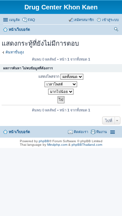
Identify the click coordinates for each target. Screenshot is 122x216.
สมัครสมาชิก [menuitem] (84, 20)
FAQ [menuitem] (31, 20)
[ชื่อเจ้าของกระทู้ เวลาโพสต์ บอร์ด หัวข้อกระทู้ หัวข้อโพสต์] (61, 84)
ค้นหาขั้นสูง (15, 52)
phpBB (44, 141)
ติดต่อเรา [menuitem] (81, 132)
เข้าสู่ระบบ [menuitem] (110, 20)
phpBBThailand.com (87, 144)
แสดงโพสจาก (49, 76)
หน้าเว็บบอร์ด (19, 132)
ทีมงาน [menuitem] (101, 132)
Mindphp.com (57, 144)
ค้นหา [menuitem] (116, 30)
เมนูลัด (14, 20)
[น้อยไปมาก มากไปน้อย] (61, 92)
